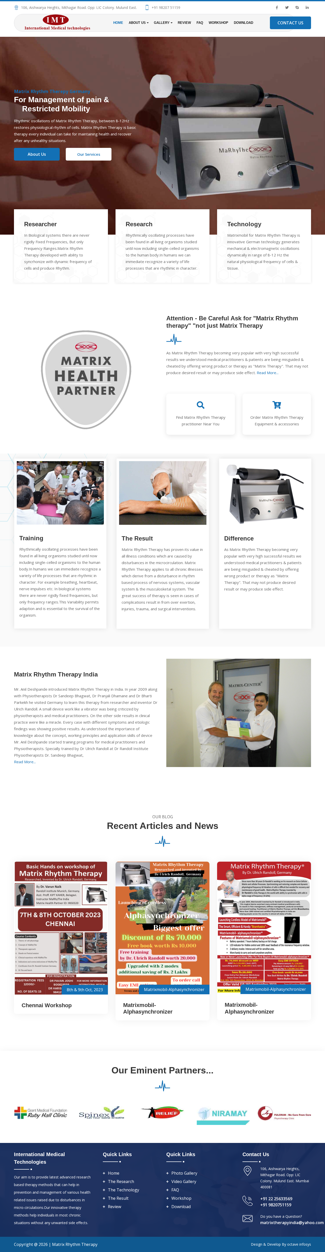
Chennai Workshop (47, 1005)
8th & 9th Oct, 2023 (85, 990)
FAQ (200, 23)
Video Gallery (183, 1181)
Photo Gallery (184, 1173)
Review (184, 23)
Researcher (40, 224)
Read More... (268, 372)
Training (31, 538)
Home (118, 23)
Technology (244, 224)
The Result (137, 538)
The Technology (123, 1190)
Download (243, 23)
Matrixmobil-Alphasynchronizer (174, 989)
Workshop (218, 23)
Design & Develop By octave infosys (281, 1244)
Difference (239, 538)
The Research (121, 1181)
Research (139, 224)
